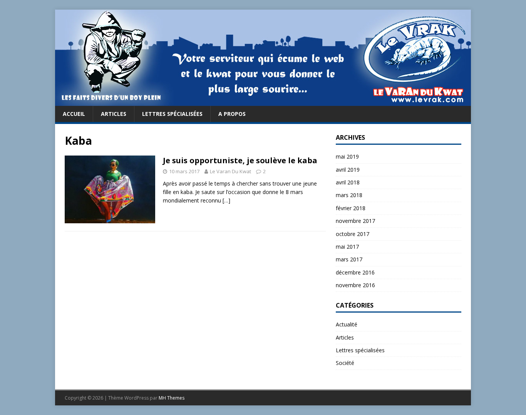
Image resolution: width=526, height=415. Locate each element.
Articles (113, 113)
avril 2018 (348, 182)
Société (345, 362)
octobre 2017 (352, 234)
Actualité (346, 324)
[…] (226, 200)
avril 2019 (348, 169)
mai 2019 (347, 156)
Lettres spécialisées (172, 113)
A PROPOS (232, 113)
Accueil (74, 113)
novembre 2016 (355, 285)
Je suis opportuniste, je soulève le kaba (240, 160)
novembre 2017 (355, 220)
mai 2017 (347, 246)
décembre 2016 (355, 272)
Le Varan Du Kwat (230, 171)
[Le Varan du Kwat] (263, 101)
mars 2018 (349, 195)
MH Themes (171, 398)
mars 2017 (349, 259)
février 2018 (350, 208)
